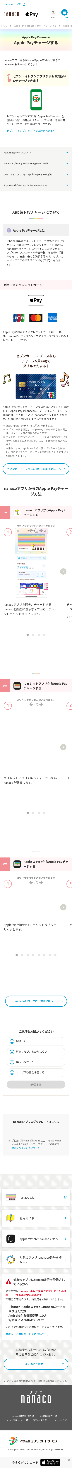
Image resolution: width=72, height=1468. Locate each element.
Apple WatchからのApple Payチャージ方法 (25, 185)
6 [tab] (44, 955)
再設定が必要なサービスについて (25, 1334)
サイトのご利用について (15, 1420)
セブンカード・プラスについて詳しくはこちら (34, 469)
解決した (21, 1041)
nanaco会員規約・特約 (21, 1416)
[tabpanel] (31, 577)
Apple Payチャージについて (18, 152)
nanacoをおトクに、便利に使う (34, 1001)
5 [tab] (39, 955)
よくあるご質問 (34, 1364)
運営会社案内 (38, 1420)
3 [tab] (39, 635)
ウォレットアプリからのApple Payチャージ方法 (28, 174)
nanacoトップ (12, 4)
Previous (7, 571)
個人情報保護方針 (47, 1416)
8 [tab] (55, 955)
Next (63, 571)
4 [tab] (44, 635)
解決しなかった (25, 1062)
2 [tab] (33, 635)
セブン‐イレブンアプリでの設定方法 (29, 131)
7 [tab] (50, 955)
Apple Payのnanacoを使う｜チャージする (35, 25)
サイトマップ (58, 1420)
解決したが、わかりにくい (31, 1051)
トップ (4, 25)
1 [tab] (28, 635)
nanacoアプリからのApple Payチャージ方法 (26, 163)
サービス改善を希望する (30, 1072)
